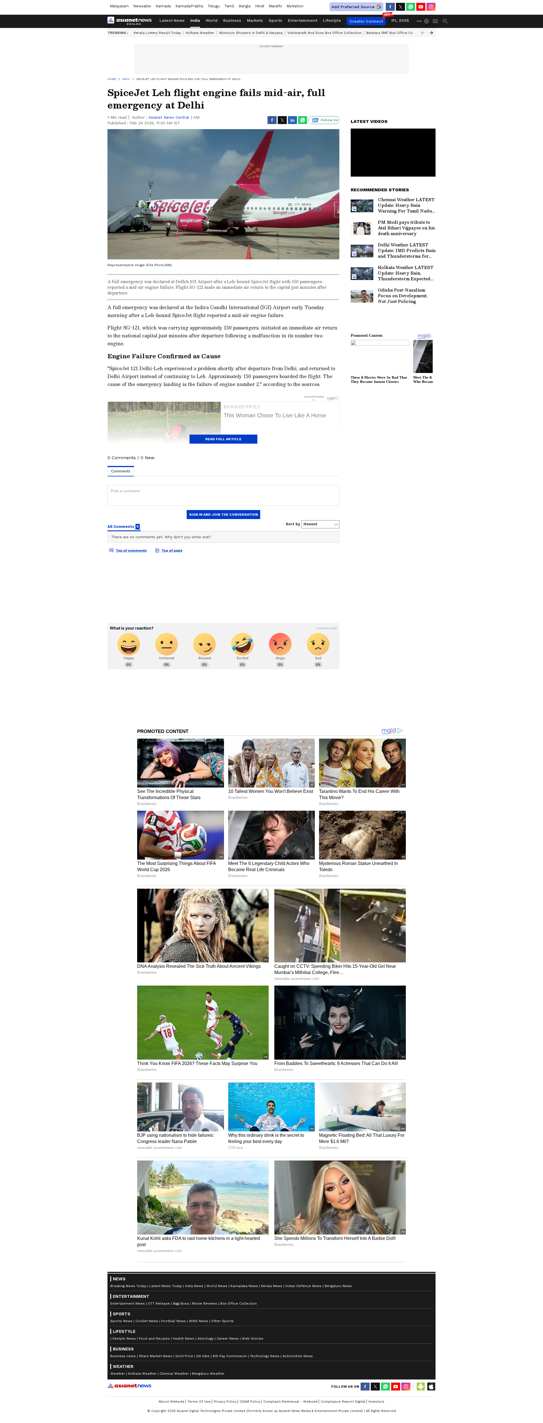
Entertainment (302, 20)
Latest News (172, 20)
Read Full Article (223, 439)
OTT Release (159, 1303)
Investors (376, 1402)
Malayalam (119, 6)
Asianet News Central (168, 117)
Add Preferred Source (352, 7)
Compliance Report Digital (343, 1402)
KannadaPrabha (189, 6)
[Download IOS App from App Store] (431, 1387)
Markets (255, 20)
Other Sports (222, 1321)
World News (216, 1286)
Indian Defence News (303, 1286)
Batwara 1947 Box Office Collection (396, 33)
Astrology (205, 1338)
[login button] (428, 21)
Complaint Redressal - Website (290, 1402)
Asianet (129, 1385)
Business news (123, 1356)
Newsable (142, 6)
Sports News (121, 1321)
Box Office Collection (238, 1303)
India (195, 20)
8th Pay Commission (230, 1356)
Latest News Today (165, 1286)
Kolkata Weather (200, 33)
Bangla (245, 6)
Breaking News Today (128, 1286)
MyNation (294, 6)
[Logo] (131, 21)
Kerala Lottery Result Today (157, 33)
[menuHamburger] (435, 21)
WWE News (198, 1321)
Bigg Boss (181, 1303)
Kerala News (271, 1286)
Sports (275, 20)
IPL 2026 (400, 20)
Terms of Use (199, 1402)
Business (232, 20)
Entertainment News (127, 1303)
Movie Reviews (204, 1303)
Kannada (163, 6)
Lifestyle (332, 20)
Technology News (264, 1356)
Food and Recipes (154, 1338)
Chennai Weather (174, 1374)
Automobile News (298, 1356)
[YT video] (420, 7)
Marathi (275, 6)
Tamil (229, 6)
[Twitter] (400, 7)
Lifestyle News (123, 1338)
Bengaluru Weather (208, 1374)
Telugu (214, 6)
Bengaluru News (338, 1286)
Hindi (259, 6)
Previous (423, 33)
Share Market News (155, 1356)
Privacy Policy (225, 1402)
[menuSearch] (445, 21)
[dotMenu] (419, 21)
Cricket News (146, 1321)
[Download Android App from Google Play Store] (420, 1387)
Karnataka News (244, 1286)
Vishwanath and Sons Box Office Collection (324, 33)
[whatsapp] (410, 7)
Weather (117, 1374)
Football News (173, 1321)
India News (194, 1286)
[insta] (431, 7)
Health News (183, 1338)
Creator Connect (366, 21)
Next (431, 33)
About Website (171, 1402)
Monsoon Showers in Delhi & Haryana (251, 33)
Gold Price (184, 1356)
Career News (228, 1338)
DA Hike (203, 1356)
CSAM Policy (250, 1402)
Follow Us (329, 120)
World (211, 20)
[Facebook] (390, 7)
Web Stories (252, 1338)
